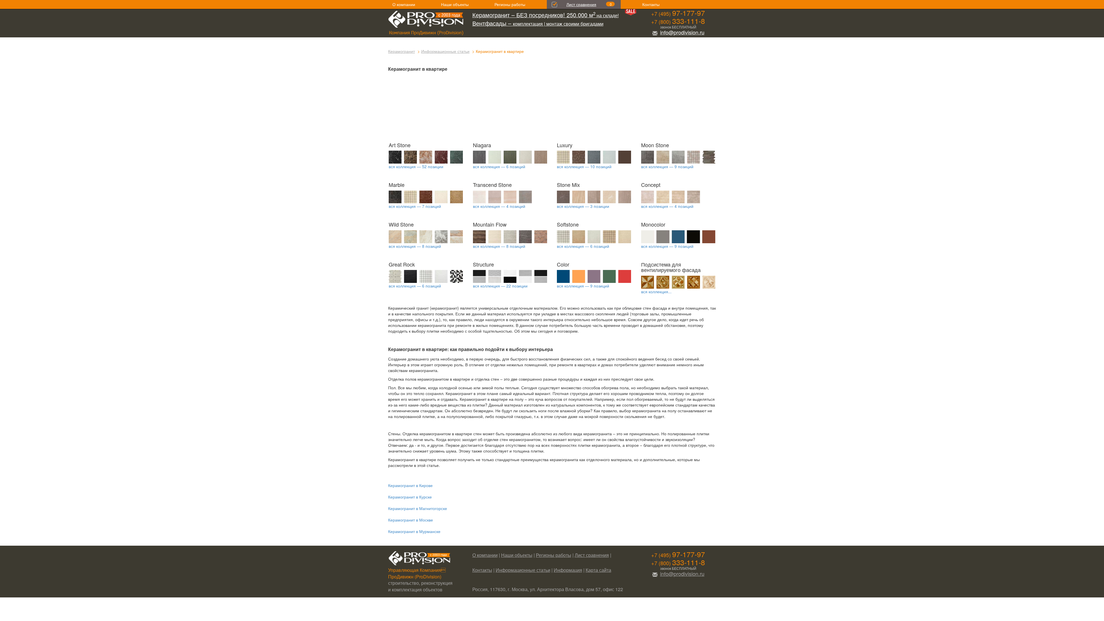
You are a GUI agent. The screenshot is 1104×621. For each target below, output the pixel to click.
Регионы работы (509, 4)
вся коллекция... (656, 291)
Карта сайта (598, 570)
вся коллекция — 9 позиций (667, 166)
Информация (568, 570)
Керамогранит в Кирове (410, 485)
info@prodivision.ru (682, 32)
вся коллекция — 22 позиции (500, 286)
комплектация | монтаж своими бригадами (537, 23)
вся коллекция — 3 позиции (583, 206)
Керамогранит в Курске (410, 497)
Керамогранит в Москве (410, 520)
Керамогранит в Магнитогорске (417, 508)
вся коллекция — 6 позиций (499, 166)
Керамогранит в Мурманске (414, 531)
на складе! (545, 15)
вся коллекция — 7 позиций (415, 206)
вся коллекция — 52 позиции (416, 166)
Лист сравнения (581, 4)
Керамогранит (401, 51)
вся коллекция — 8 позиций (415, 246)
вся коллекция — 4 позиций (499, 206)
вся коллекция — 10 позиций (584, 166)
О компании (403, 4)
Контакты (651, 4)
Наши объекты (455, 4)
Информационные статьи (445, 51)
